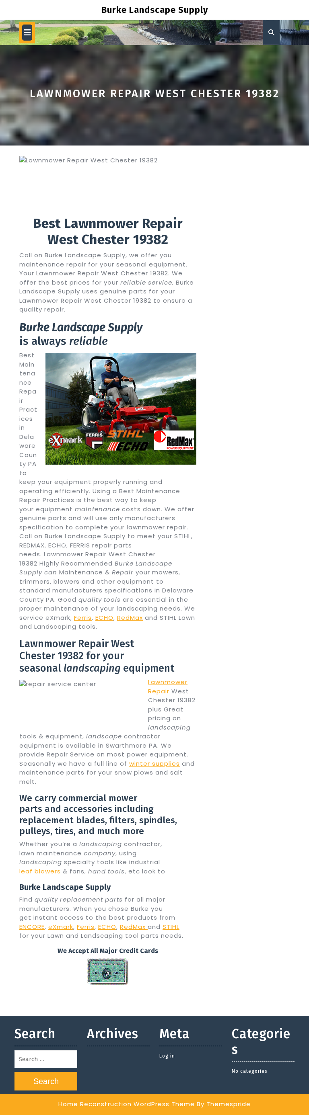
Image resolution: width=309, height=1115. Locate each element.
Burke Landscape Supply (154, 9)
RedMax (130, 617)
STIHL (171, 926)
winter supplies (154, 763)
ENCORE (32, 926)
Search (46, 1081)
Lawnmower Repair (167, 686)
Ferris (83, 617)
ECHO (104, 617)
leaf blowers (40, 871)
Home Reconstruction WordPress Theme (126, 1104)
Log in (167, 1056)
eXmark (60, 926)
